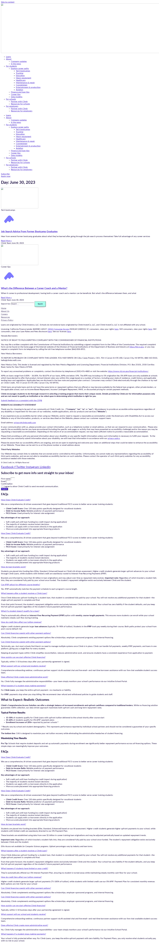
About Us (5, 311)
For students (11, 66)
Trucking (19, 73)
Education (20, 76)
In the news (16, 64)
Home (3, 308)
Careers (4, 314)
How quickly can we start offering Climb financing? (23, 657)
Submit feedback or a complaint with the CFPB (21, 401)
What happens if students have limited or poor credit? (24, 869)
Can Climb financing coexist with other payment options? (26, 633)
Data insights (16, 97)
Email (3, 481)
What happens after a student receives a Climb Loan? (24, 593)
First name (6, 479)
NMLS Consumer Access (58, 329)
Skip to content (7, 2)
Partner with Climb (19, 102)
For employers (12, 106)
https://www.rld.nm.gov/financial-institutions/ (128, 371)
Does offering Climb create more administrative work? (24, 677)
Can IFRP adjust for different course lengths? (20, 585)
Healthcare (20, 80)
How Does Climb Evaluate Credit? (16, 500)
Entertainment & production (28, 87)
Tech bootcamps (23, 71)
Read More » (6, 241)
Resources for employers (21, 111)
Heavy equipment (23, 78)
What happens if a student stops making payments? (23, 686)
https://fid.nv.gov (136, 347)
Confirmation (7, 484)
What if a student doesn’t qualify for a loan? (20, 611)
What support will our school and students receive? (23, 666)
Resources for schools (20, 104)
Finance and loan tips (20, 92)
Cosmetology (21, 85)
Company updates (19, 61)
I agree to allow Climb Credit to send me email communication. (31, 486)
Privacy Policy (7, 320)
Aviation (19, 90)
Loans (8, 57)
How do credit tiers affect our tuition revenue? (21, 622)
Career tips (15, 94)
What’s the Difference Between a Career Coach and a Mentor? (34, 288)
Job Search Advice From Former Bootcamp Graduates (29, 231)
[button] (79, 500)
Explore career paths (20, 69)
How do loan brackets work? (13, 567)
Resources (5, 317)
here (116, 329)
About (8, 59)
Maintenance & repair (25, 83)
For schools (11, 99)
